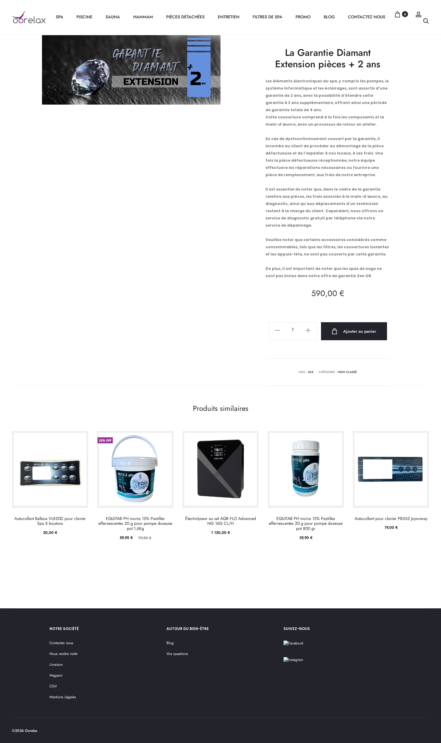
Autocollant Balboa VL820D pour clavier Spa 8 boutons (50, 521)
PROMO (303, 17)
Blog (329, 17)
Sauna (113, 17)
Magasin (56, 675)
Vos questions (177, 653)
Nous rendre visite (63, 653)
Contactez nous (366, 17)
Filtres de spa (267, 17)
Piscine (84, 17)
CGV (53, 686)
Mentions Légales (63, 697)
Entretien (228, 17)
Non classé (347, 372)
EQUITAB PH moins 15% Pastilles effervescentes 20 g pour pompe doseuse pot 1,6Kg (135, 523)
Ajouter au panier (359, 331)
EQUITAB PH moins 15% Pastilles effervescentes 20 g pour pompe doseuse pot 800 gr (306, 523)
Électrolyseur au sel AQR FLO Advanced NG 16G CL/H (220, 521)
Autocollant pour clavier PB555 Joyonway (391, 518)
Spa (59, 17)
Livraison (56, 664)
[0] (397, 14)
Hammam (143, 17)
